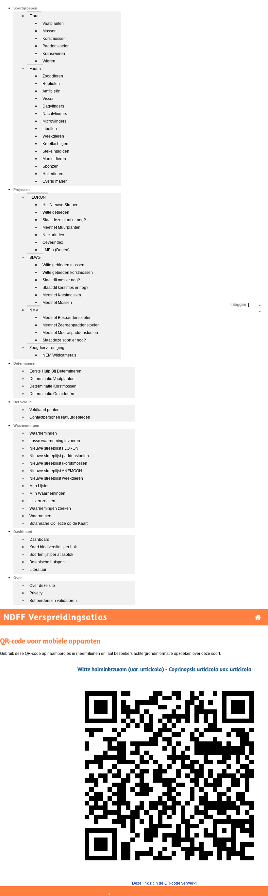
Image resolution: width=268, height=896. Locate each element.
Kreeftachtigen (55, 143)
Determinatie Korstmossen (52, 386)
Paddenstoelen (56, 46)
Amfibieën (51, 91)
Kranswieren (53, 53)
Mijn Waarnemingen (47, 493)
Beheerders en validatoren (53, 600)
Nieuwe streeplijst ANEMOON (55, 471)
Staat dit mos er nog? (61, 280)
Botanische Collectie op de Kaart (58, 523)
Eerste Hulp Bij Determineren (55, 371)
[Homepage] (258, 617)
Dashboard (39, 539)
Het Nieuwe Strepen (60, 205)
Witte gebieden (55, 212)
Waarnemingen (43, 433)
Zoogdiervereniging (46, 347)
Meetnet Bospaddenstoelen (67, 317)
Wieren (48, 61)
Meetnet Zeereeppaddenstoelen (71, 325)
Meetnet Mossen (57, 302)
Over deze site (42, 585)
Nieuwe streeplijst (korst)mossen (58, 463)
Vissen (48, 98)
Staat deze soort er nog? (64, 340)
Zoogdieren (52, 76)
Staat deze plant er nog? (64, 220)
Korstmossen (54, 38)
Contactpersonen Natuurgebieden (59, 417)
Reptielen (51, 83)
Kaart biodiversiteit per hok (53, 547)
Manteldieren (54, 159)
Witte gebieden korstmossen (67, 272)
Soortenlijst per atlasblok (51, 554)
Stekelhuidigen (55, 151)
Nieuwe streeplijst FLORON (53, 448)
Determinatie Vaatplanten (52, 378)
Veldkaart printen (44, 409)
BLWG (35, 257)
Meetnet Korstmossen (61, 295)
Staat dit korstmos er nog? (65, 287)
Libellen (49, 128)
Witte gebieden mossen (63, 265)
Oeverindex (52, 242)
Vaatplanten (53, 23)
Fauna (35, 68)
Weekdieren (53, 136)
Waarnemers (40, 516)
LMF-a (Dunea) (56, 250)
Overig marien (55, 181)
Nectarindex (53, 235)
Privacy (35, 593)
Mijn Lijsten (39, 486)
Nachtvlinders (54, 113)
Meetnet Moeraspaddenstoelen (70, 332)
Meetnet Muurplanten (61, 227)
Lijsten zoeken (42, 501)
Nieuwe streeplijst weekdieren (56, 478)
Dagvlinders (53, 106)
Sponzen (50, 166)
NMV (33, 310)
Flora (34, 16)
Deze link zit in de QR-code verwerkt (164, 883)
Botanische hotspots (47, 562)
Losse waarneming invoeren (54, 441)
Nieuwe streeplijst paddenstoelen (59, 456)
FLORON (37, 197)
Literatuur (37, 569)
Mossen (49, 31)
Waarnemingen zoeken (50, 508)
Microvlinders (54, 121)
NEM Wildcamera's (59, 355)
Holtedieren (52, 174)
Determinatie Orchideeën (51, 393)
